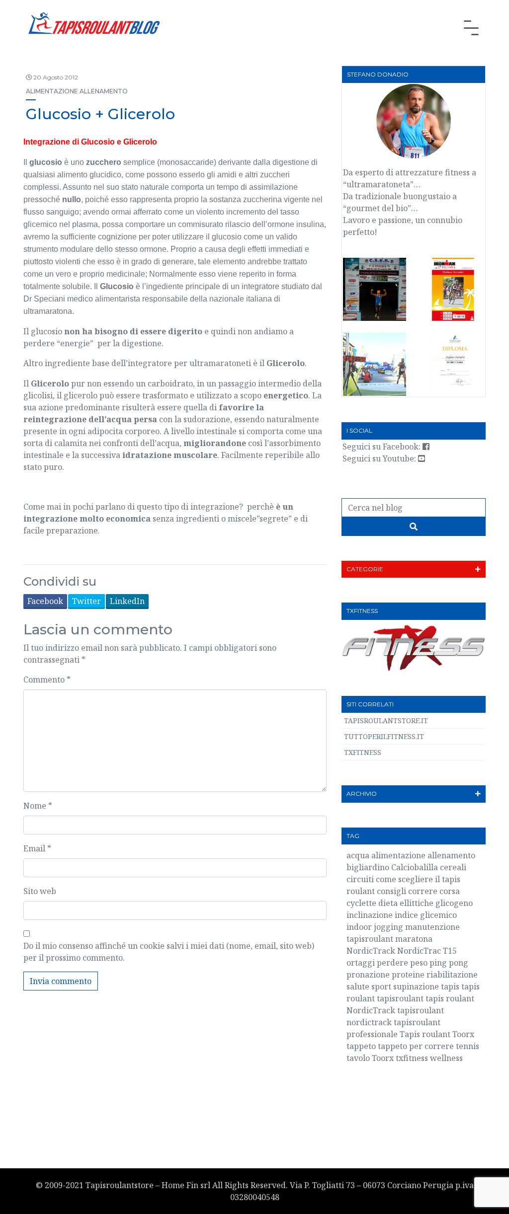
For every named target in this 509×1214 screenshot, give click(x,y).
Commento (47, 679)
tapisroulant (400, 998)
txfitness (412, 1058)
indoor (359, 926)
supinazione (416, 986)
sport (381, 986)
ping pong (448, 962)
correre (422, 891)
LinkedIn (127, 601)
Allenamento (104, 91)
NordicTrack (370, 950)
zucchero (103, 162)
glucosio (45, 162)
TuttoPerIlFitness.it (384, 736)
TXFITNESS (362, 752)
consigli (391, 891)
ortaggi (360, 962)
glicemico (40, 224)
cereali (453, 867)
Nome (37, 805)
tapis (450, 986)
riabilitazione (452, 974)
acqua (357, 855)
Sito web (39, 891)
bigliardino (367, 867)
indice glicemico (426, 915)
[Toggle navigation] (471, 28)
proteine (408, 974)
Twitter (86, 601)
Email (37, 848)
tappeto (361, 1046)
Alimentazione (52, 91)
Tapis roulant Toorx (437, 1034)
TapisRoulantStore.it (386, 720)
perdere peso (402, 962)
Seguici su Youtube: (380, 458)
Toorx (383, 1058)
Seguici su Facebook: (382, 446)
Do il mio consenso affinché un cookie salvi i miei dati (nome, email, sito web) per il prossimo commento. (168, 951)
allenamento (451, 855)
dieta (388, 903)
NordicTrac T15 (427, 950)
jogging (388, 926)
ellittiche (416, 903)
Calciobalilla (414, 867)
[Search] (413, 526)
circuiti (360, 879)
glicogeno (454, 903)
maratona (413, 938)
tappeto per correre (416, 1046)
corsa (449, 891)
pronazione (368, 974)
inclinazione (369, 915)
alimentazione (398, 855)
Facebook (45, 601)
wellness (446, 1058)
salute (357, 986)
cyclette (361, 903)
